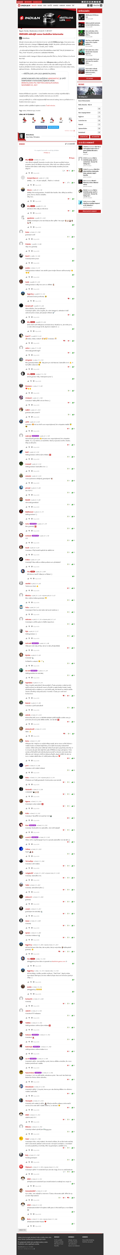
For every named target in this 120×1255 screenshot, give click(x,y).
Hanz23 (27, 256)
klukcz (27, 777)
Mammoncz (28, 386)
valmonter (28, 476)
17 (73, 696)
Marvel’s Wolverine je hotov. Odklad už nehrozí (90, 183)
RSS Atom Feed (58, 1244)
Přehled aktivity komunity (90, 211)
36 (73, 1172)
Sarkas (27, 524)
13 (73, 457)
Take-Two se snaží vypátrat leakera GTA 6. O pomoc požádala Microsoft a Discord (92, 149)
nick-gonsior (28, 360)
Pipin (26, 631)
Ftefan (27, 607)
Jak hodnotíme (95, 137)
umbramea (28, 619)
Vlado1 (27, 1139)
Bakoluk (85, 190)
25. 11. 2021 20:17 (44, 31)
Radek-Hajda (28, 1047)
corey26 (27, 909)
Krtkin (27, 813)
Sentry (85, 201)
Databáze (55, 5)
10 (73, 481)
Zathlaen (27, 849)
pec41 (27, 766)
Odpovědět (36, 173)
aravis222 (28, 837)
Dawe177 (28, 336)
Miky (26, 160)
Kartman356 (28, 999)
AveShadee (28, 536)
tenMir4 (27, 410)
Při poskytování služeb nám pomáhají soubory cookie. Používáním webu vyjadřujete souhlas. (33, 1243)
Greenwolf (28, 464)
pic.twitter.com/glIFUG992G (46, 83)
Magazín (34, 5)
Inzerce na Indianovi (74, 1246)
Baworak (27, 703)
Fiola (28, 572)
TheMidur (28, 1023)
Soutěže (49, 5)
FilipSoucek (28, 1167)
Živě (73, 5)
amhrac (27, 348)
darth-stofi (28, 643)
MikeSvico (28, 595)
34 (73, 758)
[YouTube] (82, 2)
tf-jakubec (28, 244)
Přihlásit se (47, 153)
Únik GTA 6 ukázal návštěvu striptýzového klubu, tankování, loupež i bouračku (91, 172)
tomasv (27, 921)
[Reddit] (100, 2)
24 (73, 183)
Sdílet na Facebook (41, 127)
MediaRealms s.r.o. (23, 1247)
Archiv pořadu (58, 1240)
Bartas (27, 741)
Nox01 (27, 452)
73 (73, 171)
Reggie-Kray (30, 294)
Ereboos (27, 560)
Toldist (27, 885)
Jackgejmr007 (29, 873)
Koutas (27, 232)
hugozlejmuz (28, 683)
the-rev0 (27, 671)
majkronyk (28, 436)
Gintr (84, 181)
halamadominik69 (30, 1191)
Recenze (40, 5)
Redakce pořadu (58, 1242)
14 (73, 445)
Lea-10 (27, 1059)
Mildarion (28, 1127)
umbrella (27, 715)
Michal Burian (25, 38)
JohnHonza (86, 147)
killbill (27, 1115)
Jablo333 (28, 1011)
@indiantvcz (53, 78)
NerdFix (56, 1246)
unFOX (27, 422)
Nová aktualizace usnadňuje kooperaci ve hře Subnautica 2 (91, 203)
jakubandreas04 (29, 729)
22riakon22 (28, 398)
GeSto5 (85, 158)
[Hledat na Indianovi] (88, 5)
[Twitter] (92, 2)
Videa (44, 5)
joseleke (27, 268)
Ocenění (38, 110)
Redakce (68, 5)
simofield (27, 583)
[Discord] (95, 2)
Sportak (27, 933)
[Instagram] (87, 2)
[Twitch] (85, 2)
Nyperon (27, 801)
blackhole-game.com (58, 961)
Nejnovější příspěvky (88, 1240)
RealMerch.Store (37, 2)
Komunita (62, 5)
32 (73, 237)
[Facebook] (90, 2)
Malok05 (27, 500)
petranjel (27, 488)
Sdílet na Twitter (53, 127)
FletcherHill (28, 789)
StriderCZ (85, 169)
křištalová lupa (31, 110)
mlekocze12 (28, 897)
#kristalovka (27, 83)
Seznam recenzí (84, 137)
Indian (24, 110)
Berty (26, 1155)
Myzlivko (27, 655)
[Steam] (97, 2)
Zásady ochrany (72, 1240)
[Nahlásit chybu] (34, 1249)
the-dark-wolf (29, 306)
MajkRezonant (29, 512)
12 (69, 171)
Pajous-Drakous (29, 1073)
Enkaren (29, 190)
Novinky (26, 31)
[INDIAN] (24, 5)
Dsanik (27, 548)
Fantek (27, 282)
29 (73, 1198)
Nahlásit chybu (69, 131)
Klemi (27, 825)
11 (73, 469)
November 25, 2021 (29, 85)
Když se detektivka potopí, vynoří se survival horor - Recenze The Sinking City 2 (90, 161)
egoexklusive (30, 218)
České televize (50, 105)
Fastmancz (28, 1035)
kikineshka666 (29, 1087)
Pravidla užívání (72, 1242)
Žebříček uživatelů (87, 1242)
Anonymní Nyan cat (32, 178)
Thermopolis (28, 1101)
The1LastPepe (29, 861)
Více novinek (89, 78)
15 (73, 722)
